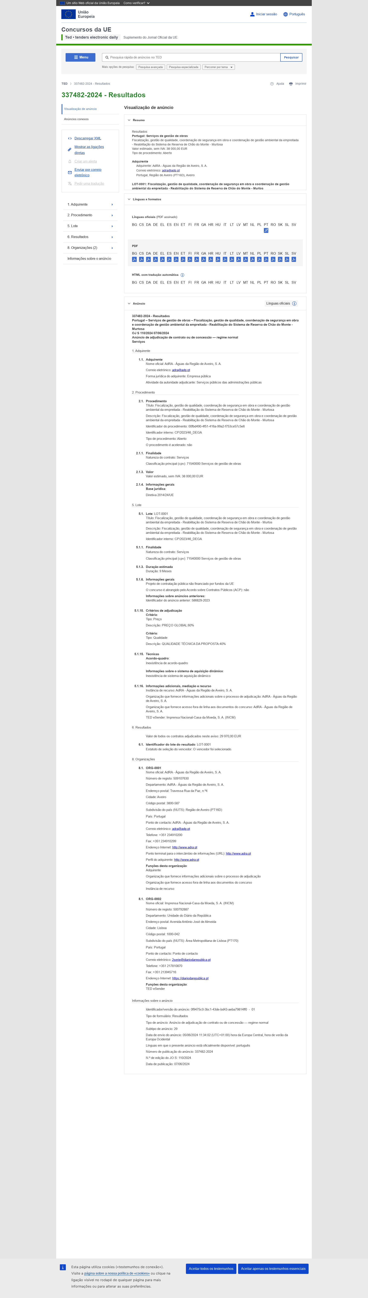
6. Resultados (78, 237)
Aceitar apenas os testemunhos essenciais (273, 1268)
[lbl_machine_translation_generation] (182, 275)
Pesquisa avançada (150, 67)
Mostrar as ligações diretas (89, 150)
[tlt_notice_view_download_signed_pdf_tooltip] (266, 230)
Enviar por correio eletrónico (88, 172)
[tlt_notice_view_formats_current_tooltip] (294, 303)
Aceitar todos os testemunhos (211, 1268)
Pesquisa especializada (183, 67)
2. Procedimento (80, 215)
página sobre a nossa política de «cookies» (117, 1273)
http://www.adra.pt (184, 847)
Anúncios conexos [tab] (76, 119)
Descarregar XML (88, 138)
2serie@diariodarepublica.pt (191, 959)
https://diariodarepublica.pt (190, 978)
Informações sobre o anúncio (89, 258)
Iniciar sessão (266, 14)
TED (65, 83)
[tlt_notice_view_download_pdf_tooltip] (134, 259)
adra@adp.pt (171, 170)
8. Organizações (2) (82, 248)
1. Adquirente (78, 204)
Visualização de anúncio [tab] (80, 108)
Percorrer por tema (217, 67)
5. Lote (73, 226)
